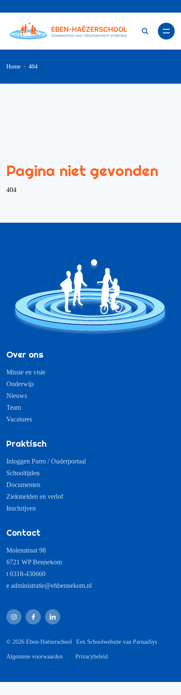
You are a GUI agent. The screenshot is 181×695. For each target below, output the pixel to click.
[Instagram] (13, 616)
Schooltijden (23, 472)
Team (13, 407)
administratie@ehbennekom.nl (51, 585)
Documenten (23, 484)
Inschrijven (21, 508)
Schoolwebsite (104, 642)
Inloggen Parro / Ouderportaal (46, 461)
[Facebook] (33, 616)
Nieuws (16, 395)
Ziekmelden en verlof (34, 496)
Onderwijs (20, 383)
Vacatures (19, 419)
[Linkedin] (52, 616)
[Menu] (166, 31)
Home (13, 66)
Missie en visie (25, 372)
